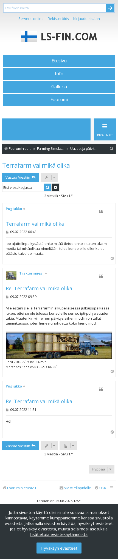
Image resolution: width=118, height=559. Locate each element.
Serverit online (31, 18)
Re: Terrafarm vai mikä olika (39, 288)
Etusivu (59, 61)
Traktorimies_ (31, 273)
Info (59, 74)
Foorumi (59, 99)
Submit (110, 8)
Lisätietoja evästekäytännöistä (59, 534)
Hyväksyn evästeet (59, 548)
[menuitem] (111, 149)
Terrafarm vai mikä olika (36, 165)
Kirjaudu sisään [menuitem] (86, 18)
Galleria (59, 87)
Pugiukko (14, 209)
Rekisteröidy (58, 18)
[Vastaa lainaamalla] (100, 211)
